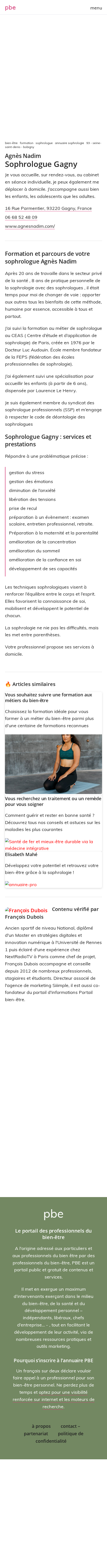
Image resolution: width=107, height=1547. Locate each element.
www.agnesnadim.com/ (30, 226)
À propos (41, 1426)
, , (48, 208)
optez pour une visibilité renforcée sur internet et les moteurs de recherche (54, 1399)
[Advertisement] (53, 78)
